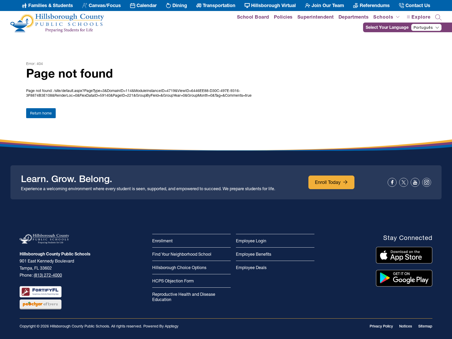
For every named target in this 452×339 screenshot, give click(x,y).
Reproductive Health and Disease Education (183, 297)
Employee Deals (251, 267)
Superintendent (315, 17)
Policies (283, 17)
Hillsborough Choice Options (179, 267)
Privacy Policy (381, 326)
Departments (353, 17)
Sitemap (425, 326)
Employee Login (251, 240)
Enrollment (162, 240)
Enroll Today (328, 182)
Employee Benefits (253, 254)
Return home (41, 113)
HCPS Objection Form (173, 280)
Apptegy (171, 326)
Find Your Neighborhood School (181, 254)
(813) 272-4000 (48, 275)
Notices (405, 326)
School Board (253, 17)
